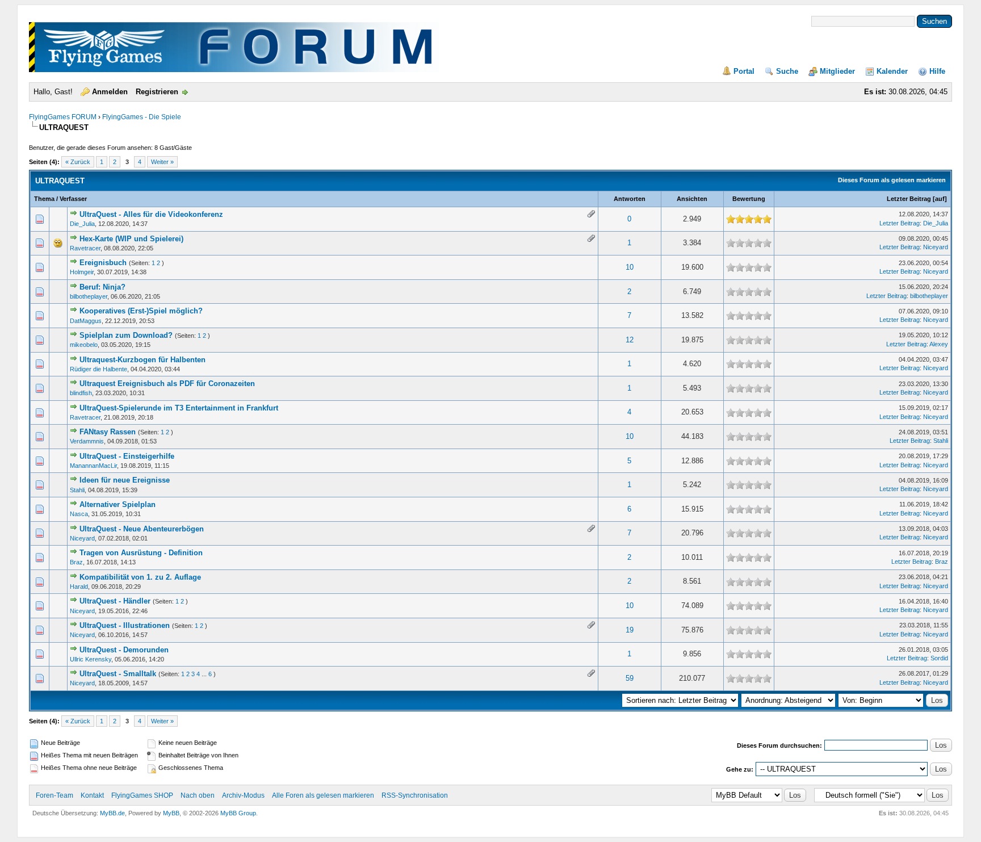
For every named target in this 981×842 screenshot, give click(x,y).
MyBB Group (238, 813)
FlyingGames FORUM (63, 117)
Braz (76, 562)
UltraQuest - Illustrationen (124, 625)
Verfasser (73, 198)
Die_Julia (82, 223)
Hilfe (937, 71)
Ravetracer (85, 248)
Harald (79, 586)
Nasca (79, 513)
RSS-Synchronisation (415, 795)
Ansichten (692, 198)
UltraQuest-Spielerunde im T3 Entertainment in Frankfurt (178, 408)
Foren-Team (54, 795)
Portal (743, 71)
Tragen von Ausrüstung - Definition (141, 552)
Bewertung (748, 198)
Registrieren (157, 91)
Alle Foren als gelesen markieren (323, 795)
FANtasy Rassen (107, 432)
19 (630, 630)
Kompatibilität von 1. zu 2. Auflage (140, 577)
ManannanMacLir (93, 465)
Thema (44, 198)
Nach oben (198, 795)
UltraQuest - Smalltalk (117, 673)
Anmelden (110, 91)
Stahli (940, 440)
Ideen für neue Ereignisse (124, 480)
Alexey (938, 344)
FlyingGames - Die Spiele (141, 117)
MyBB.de (112, 813)
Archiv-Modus (243, 795)
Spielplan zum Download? (126, 335)
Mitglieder (837, 71)
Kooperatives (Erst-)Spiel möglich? (141, 311)
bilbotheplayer (88, 296)
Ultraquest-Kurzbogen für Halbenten (142, 359)
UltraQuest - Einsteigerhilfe (126, 456)
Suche (787, 71)
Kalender (892, 71)
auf (940, 198)
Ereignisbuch (103, 262)
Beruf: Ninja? (102, 287)
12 (630, 340)
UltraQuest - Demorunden (124, 650)
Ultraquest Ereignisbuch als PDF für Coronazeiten (167, 383)
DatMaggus (86, 320)
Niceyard (935, 247)
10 (630, 267)
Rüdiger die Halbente (98, 369)
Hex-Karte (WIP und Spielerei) (131, 238)
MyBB (171, 813)
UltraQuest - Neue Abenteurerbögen (141, 529)
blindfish (81, 392)
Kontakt (92, 795)
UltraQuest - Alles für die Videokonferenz (151, 214)
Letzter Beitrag (909, 198)
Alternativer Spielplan (117, 504)
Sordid (939, 658)
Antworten (629, 198)
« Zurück (77, 161)
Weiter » (162, 161)
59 (630, 678)
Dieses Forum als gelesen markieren (892, 180)
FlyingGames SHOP (142, 795)
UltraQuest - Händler (114, 601)
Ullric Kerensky (90, 659)
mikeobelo (84, 344)
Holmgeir (82, 272)
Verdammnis (87, 441)
